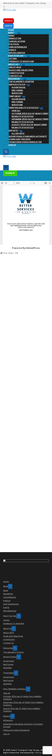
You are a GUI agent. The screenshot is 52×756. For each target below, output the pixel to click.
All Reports (8, 720)
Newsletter (8, 594)
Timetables (8, 673)
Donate (10, 173)
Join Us (12, 145)
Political (6, 600)
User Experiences (18, 47)
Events (6, 607)
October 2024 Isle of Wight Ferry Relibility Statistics (30, 115)
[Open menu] (6, 167)
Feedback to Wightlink (13, 623)
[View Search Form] (6, 152)
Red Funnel (8, 664)
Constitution (9, 639)
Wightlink (7, 667)
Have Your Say (10, 616)
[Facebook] (4, 7)
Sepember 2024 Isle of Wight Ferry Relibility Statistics (30, 120)
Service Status (10, 656)
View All (6, 693)
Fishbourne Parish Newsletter (25, 142)
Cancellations (9, 597)
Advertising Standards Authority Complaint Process (28, 138)
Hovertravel (8, 661)
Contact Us (8, 643)
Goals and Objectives (13, 636)
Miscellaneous (9, 611)
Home (6, 581)
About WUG (8, 632)
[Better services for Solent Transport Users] (26, 13)
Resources (8, 648)
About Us (7, 628)
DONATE (9, 21)
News (5, 586)
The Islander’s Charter (13, 652)
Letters (6, 620)
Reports (6, 716)
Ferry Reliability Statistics (14, 689)
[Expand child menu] (19, 33)
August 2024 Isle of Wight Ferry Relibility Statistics (29, 126)
